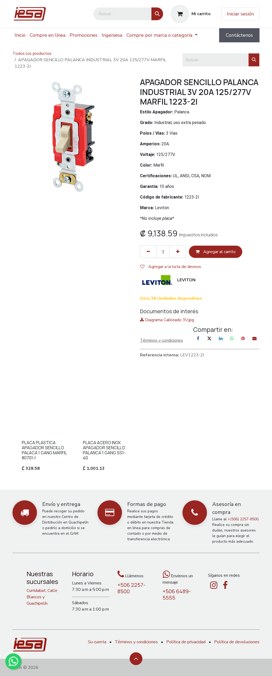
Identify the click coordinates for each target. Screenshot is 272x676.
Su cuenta (97, 642)
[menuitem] (20, 35)
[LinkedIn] (220, 338)
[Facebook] (198, 338)
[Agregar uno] (177, 252)
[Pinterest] (243, 338)
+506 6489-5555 (177, 594)
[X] (209, 338)
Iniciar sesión (240, 14)
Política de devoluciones (237, 642)
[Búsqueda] (157, 13)
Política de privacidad (186, 642)
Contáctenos (239, 35)
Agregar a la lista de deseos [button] (174, 267)
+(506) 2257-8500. (243, 519)
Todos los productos (32, 53)
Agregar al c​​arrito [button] (219, 252)
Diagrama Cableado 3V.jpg (169, 320)
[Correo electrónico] (254, 338)
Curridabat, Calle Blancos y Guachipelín (42, 597)
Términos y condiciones (136, 642)
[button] (136, 658)
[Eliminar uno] (148, 252)
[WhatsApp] (232, 338)
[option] (136, 428)
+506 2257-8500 (131, 588)
